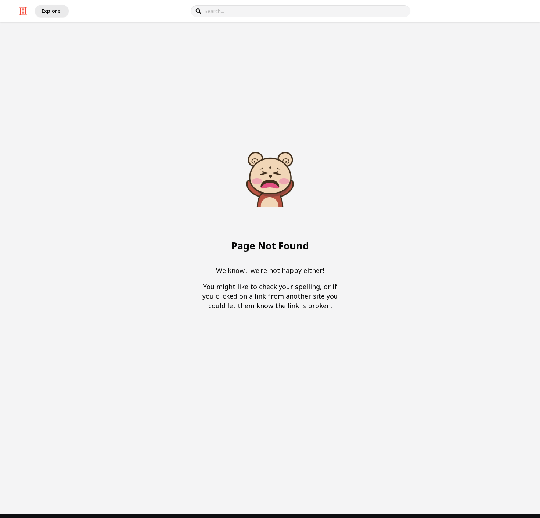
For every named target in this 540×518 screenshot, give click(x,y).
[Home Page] (23, 11)
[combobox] (300, 11)
